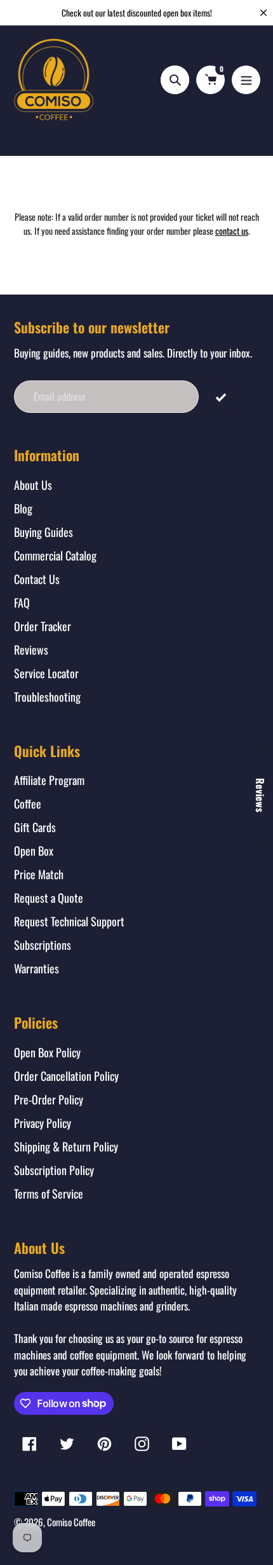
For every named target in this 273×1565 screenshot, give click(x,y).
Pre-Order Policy (48, 1099)
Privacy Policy (42, 1123)
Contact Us (37, 579)
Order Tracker (42, 626)
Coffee (27, 803)
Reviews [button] (260, 795)
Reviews (31, 649)
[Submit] (220, 396)
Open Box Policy (47, 1052)
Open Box (33, 850)
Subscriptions (42, 944)
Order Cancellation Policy (66, 1076)
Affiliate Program (49, 780)
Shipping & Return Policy (66, 1146)
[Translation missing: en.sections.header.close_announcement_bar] (263, 12)
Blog (23, 508)
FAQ (22, 602)
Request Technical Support (69, 921)
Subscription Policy (54, 1170)
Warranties (36, 968)
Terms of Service (48, 1193)
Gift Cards (35, 827)
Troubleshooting (47, 696)
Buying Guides (43, 532)
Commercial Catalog (55, 555)
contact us (231, 230)
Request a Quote (48, 897)
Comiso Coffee (71, 1522)
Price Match (38, 874)
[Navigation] (246, 80)
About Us (33, 484)
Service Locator (46, 673)
